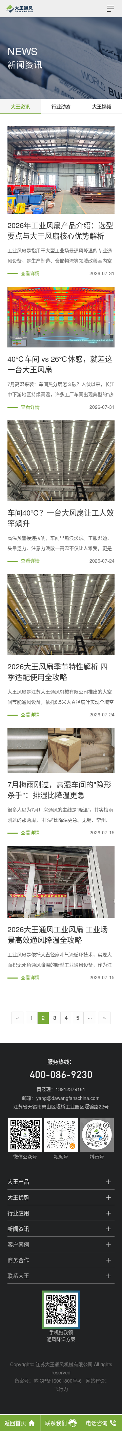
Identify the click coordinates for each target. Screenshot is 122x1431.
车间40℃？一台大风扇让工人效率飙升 (60, 517)
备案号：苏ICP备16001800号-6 (48, 1380)
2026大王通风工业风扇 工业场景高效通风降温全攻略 (57, 934)
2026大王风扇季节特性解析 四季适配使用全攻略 (57, 671)
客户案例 (18, 1244)
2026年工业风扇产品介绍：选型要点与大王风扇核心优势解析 (60, 230)
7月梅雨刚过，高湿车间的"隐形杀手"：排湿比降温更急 (59, 789)
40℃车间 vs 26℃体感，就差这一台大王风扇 (60, 363)
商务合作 (18, 1260)
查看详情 (30, 273)
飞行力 (61, 1388)
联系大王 (18, 1276)
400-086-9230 (61, 1075)
